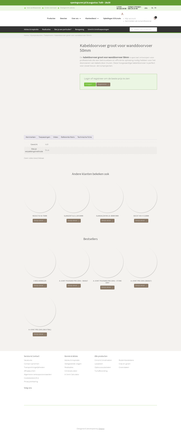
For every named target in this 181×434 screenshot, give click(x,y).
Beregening (79, 29)
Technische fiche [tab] (85, 137)
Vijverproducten (36, 35)
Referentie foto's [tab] (68, 137)
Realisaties (46, 29)
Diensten (63, 18)
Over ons (75, 18)
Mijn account (130, 19)
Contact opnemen (31, 364)
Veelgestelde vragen (73, 364)
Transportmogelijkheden (34, 367)
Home (26, 35)
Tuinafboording (101, 371)
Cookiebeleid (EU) (31, 378)
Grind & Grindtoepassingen (98, 29)
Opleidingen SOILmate (112, 18)
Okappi (101, 429)
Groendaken (124, 367)
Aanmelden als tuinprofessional (138, 21)
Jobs (145, 8)
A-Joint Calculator (72, 374)
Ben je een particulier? (62, 29)
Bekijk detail (38, 220)
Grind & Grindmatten (103, 360)
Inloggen (88, 84)
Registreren (102, 84)
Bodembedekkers (126, 360)
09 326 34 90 (121, 8)
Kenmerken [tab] (31, 137)
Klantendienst (90, 18)
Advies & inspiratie (31, 29)
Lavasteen (99, 364)
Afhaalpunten (29, 371)
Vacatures (28, 360)
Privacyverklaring (31, 382)
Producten (51, 18)
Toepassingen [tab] (44, 137)
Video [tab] (55, 137)
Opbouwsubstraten (103, 367)
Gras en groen (125, 364)
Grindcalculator (71, 371)
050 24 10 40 (134, 8)
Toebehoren (48, 35)
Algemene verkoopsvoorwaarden (38, 374)
